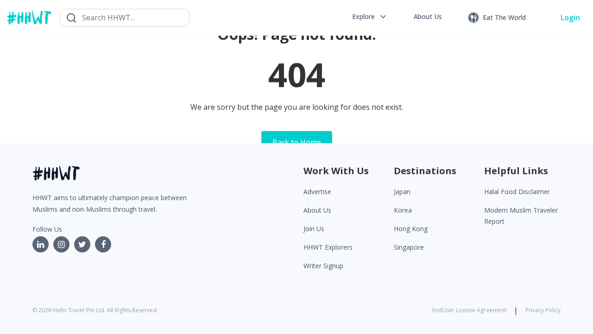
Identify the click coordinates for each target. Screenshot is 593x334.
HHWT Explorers (328, 247)
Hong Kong (411, 228)
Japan (402, 191)
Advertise (317, 191)
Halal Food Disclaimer (517, 191)
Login (570, 18)
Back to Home (296, 142)
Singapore (409, 247)
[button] (370, 17)
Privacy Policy (543, 310)
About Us (317, 210)
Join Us (313, 228)
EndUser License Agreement (469, 310)
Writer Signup (323, 265)
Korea (403, 210)
